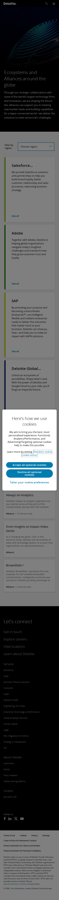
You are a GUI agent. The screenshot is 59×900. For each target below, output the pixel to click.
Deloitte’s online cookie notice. (37, 453)
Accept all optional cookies (29, 465)
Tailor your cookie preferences (29, 482)
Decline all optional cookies (29, 473)
